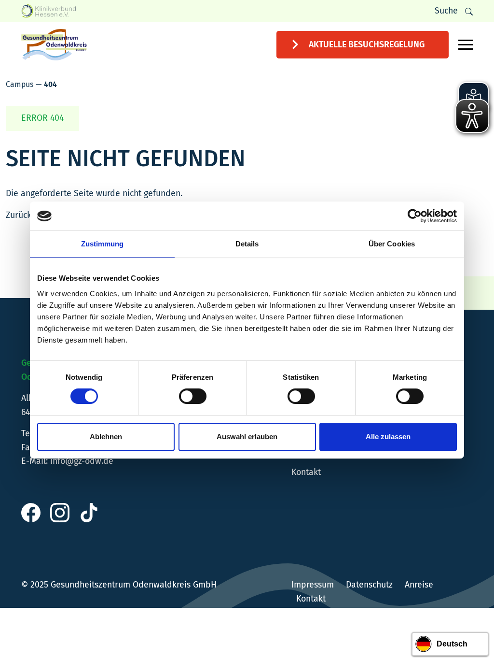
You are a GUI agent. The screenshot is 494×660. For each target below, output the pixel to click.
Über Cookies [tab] (392, 244)
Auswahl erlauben (247, 436)
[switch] (192, 396)
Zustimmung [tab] (102, 244)
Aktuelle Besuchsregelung (367, 44)
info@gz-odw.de (81, 461)
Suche (446, 10)
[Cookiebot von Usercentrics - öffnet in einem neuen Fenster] (414, 216)
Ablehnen (106, 436)
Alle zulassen (388, 436)
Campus (19, 84)
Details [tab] (247, 244)
